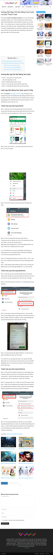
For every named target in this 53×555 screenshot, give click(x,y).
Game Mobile (10, 6)
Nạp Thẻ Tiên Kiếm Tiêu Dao (8, 478)
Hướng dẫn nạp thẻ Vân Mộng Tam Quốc (12, 61)
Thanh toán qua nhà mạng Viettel (11, 65)
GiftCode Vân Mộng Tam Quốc (14, 434)
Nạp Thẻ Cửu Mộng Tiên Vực (26, 478)
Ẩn (16, 58)
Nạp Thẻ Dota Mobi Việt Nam (8, 448)
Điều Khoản (42, 553)
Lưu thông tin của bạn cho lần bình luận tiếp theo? (13, 520)
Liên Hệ (47, 553)
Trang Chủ (4, 6)
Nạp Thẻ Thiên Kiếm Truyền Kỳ (8, 463)
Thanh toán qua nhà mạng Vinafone (12, 69)
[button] (50, 7)
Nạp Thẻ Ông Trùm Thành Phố (26, 448)
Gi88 (27, 547)
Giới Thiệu (37, 553)
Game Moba (17, 6)
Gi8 (25, 547)
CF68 (34, 6)
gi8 (37, 6)
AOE (23, 6)
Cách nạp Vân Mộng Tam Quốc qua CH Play (13, 63)
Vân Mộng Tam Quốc (16, 10)
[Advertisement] (17, 45)
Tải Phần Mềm (28, 6)
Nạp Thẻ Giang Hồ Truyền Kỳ (26, 463)
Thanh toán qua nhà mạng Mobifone (12, 67)
